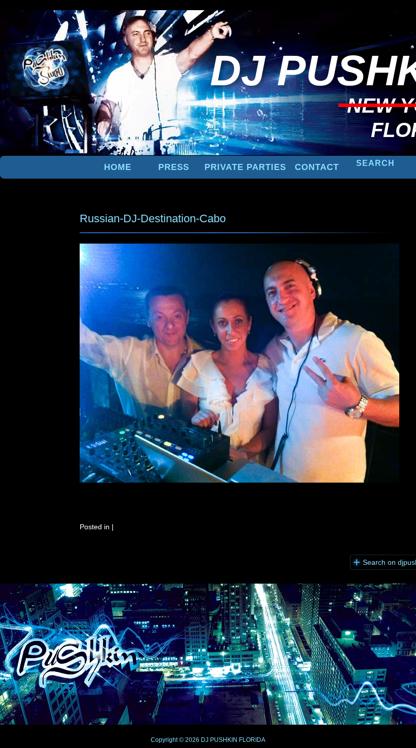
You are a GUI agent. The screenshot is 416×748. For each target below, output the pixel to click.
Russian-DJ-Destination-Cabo (153, 218)
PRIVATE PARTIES (245, 167)
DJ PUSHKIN (218, 739)
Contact (317, 167)
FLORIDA (252, 739)
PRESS (173, 167)
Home (117, 167)
